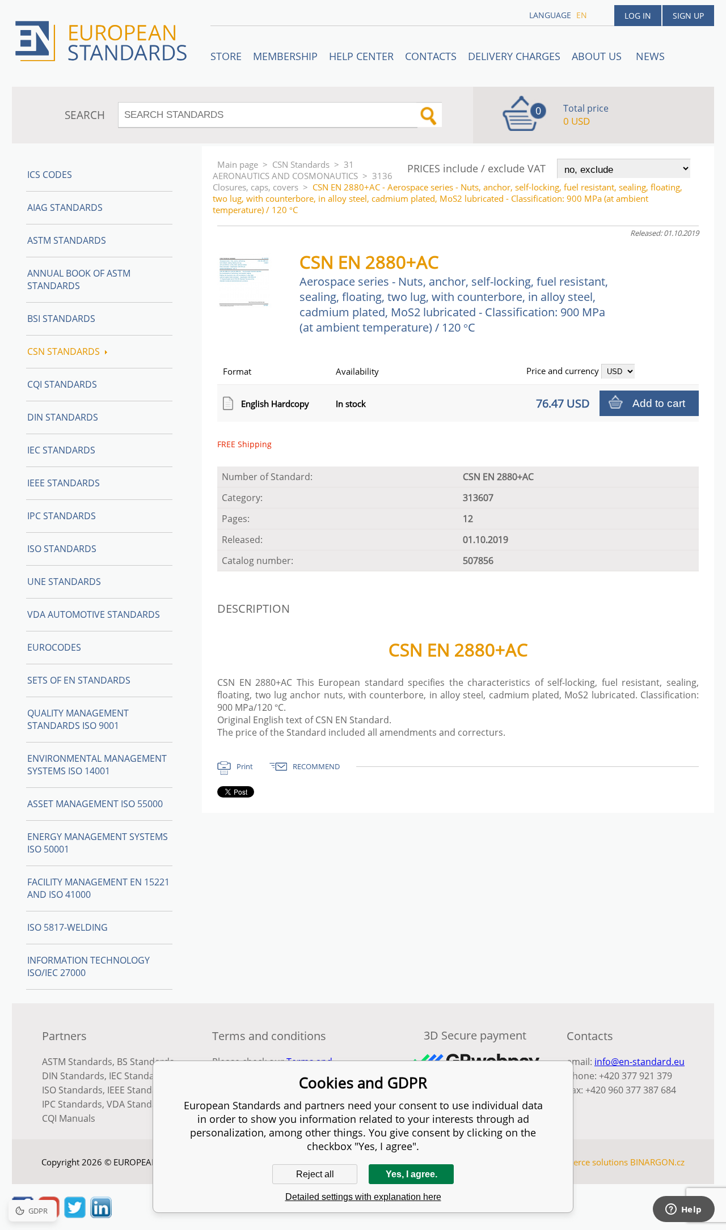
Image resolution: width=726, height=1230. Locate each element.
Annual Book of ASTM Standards (78, 279)
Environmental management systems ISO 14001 (97, 764)
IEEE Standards (63, 483)
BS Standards (145, 1061)
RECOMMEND (316, 766)
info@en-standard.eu (639, 1061)
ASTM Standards (66, 240)
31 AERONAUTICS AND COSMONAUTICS (285, 170)
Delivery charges (514, 56)
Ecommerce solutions (586, 1162)
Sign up (688, 15)
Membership (285, 56)
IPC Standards (61, 516)
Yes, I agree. (411, 1174)
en (581, 15)
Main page (237, 164)
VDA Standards (139, 1104)
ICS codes (49, 174)
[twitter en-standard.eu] (75, 1214)
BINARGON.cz (657, 1162)
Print (245, 766)
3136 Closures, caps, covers (302, 181)
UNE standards (64, 581)
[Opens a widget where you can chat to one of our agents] (683, 1210)
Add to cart (658, 403)
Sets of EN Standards (78, 680)
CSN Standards (301, 164)
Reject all (315, 1174)
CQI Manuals (68, 1118)
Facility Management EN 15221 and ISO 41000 (98, 888)
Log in (637, 15)
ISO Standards (61, 548)
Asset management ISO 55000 (95, 804)
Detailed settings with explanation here (363, 1197)
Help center (361, 56)
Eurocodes (54, 647)
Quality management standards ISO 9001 (78, 719)
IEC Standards (61, 450)
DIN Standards (62, 417)
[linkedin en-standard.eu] (101, 1214)
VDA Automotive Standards (93, 614)
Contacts (431, 56)
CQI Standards (62, 384)
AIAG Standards (65, 207)
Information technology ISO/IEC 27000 (88, 966)
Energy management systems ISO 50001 (97, 842)
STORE (226, 56)
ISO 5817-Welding (67, 927)
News (650, 56)
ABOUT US (598, 56)
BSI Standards (61, 318)
